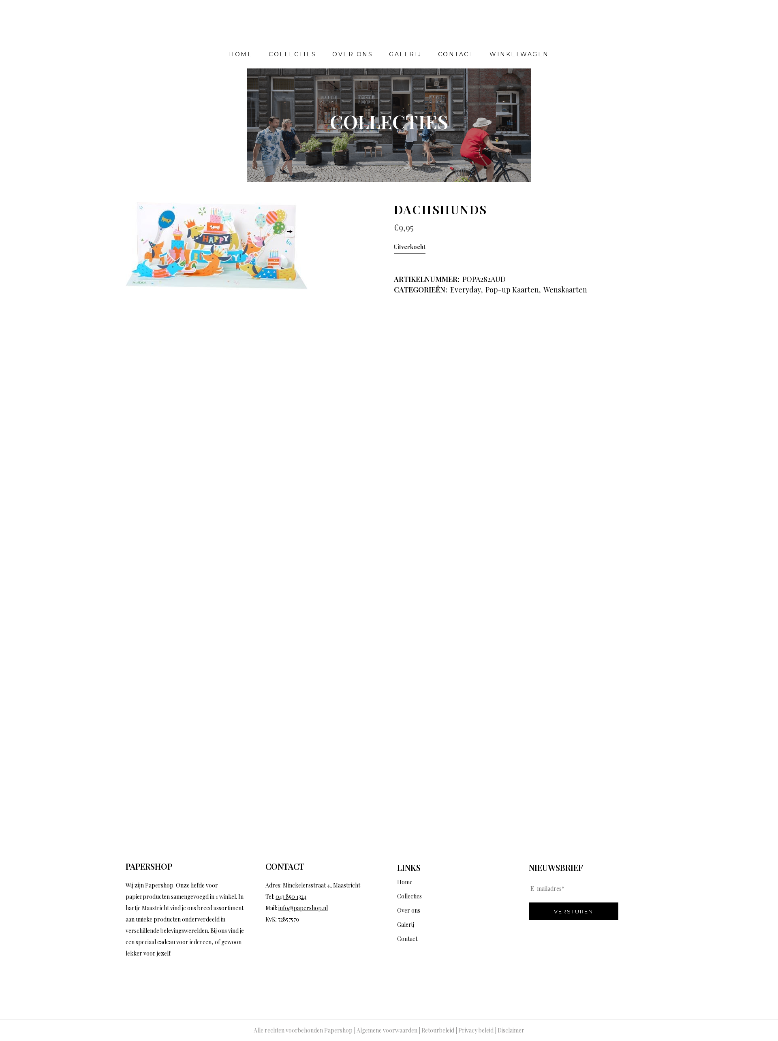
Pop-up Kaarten (512, 289)
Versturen (573, 911)
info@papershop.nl (303, 908)
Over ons (408, 910)
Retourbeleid (437, 1030)
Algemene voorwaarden (387, 1030)
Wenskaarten (565, 289)
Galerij (405, 924)
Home (405, 882)
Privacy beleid (476, 1030)
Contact (407, 939)
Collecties (409, 896)
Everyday (465, 289)
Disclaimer (511, 1030)
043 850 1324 (291, 896)
